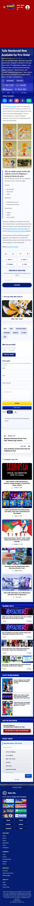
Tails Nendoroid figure (10, 106)
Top (15, 412)
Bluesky (8, 820)
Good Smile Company (12, 247)
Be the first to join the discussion (17, 730)
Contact (4, 884)
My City (4, 864)
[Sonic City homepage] (10, 7)
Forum (4, 854)
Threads (21, 820)
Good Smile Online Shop (11, 229)
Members (5, 861)
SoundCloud (8, 828)
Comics (4, 840)
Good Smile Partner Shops (18, 231)
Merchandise (10, 80)
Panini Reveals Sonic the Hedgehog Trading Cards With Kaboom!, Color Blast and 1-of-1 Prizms (22, 704)
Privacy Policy (6, 887)
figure (11, 328)
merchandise (7, 332)
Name (3, 368)
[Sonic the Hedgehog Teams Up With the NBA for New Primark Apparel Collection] (7, 685)
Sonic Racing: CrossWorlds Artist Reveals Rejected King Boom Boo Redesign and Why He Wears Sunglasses (16, 665)
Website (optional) (6, 383)
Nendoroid (15, 332)
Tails (22, 111)
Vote (28, 776)
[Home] (3, 92)
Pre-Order (24, 332)
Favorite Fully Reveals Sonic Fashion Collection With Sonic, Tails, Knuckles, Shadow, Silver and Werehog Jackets (16, 649)
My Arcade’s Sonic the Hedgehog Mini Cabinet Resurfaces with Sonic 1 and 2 (17, 567)
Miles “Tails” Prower (17, 319)
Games (4, 836)
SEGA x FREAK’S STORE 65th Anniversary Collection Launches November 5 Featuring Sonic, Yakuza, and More (17, 483)
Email (3, 375)
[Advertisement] (17, 31)
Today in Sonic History (8, 873)
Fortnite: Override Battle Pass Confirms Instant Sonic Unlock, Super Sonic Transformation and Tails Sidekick (17, 511)
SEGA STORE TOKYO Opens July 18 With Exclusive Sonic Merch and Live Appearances (17, 593)
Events (4, 845)
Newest (10, 412)
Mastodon (8, 824)
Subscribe (17, 285)
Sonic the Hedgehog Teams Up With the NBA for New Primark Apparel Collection (22, 681)
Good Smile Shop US (23, 229)
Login (18, 7)
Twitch (20, 828)
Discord (4, 857)
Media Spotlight (6, 875)
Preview (17, 403)
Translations (6, 847)
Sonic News (20, 80)
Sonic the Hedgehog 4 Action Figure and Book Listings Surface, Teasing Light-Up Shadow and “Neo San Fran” (16, 633)
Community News (7, 859)
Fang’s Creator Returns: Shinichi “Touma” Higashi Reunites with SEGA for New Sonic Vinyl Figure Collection (17, 539)
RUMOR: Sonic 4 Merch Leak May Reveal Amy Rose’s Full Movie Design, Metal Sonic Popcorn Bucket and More (17, 617)
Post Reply (17, 407)
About (4, 882)
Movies (4, 838)
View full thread (9, 354)
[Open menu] (4, 7)
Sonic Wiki (5, 870)
